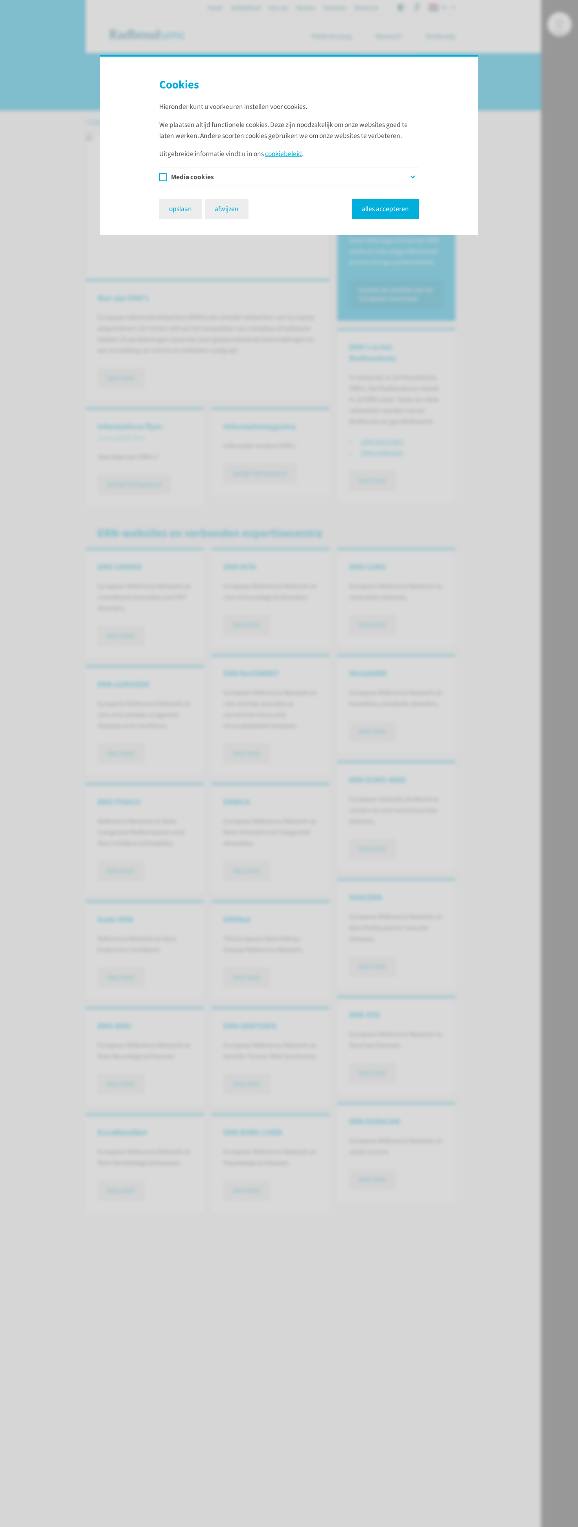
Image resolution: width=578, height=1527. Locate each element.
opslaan (180, 209)
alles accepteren (385, 209)
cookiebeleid (283, 154)
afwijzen (227, 209)
